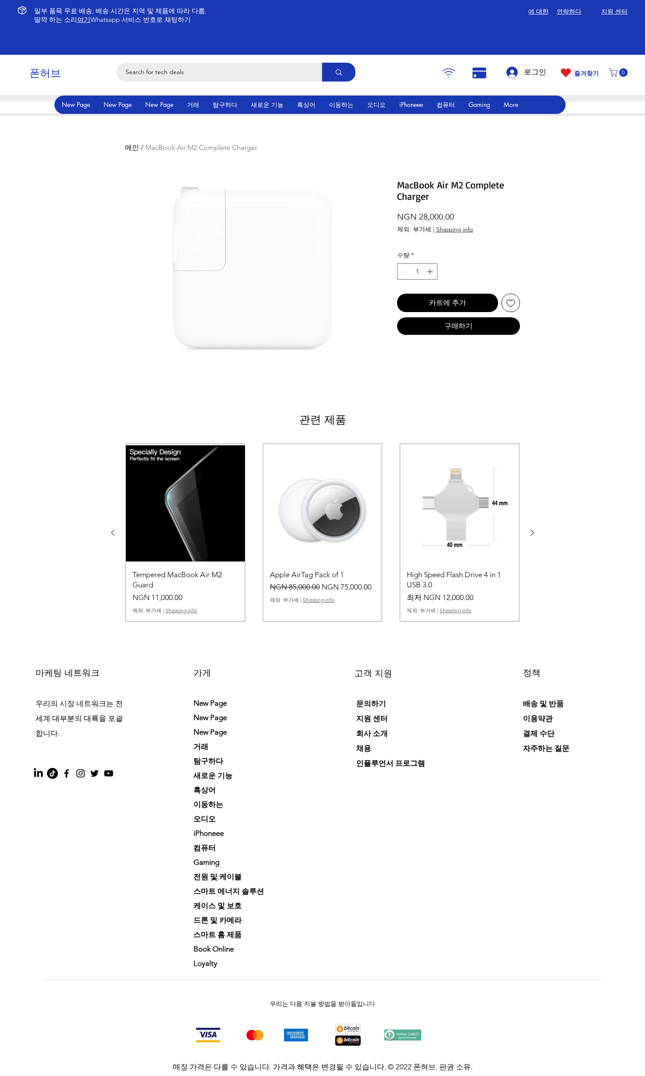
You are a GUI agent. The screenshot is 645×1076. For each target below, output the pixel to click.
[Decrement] (403, 271)
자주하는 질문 (546, 748)
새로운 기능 (213, 775)
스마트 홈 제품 (218, 934)
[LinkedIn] (38, 773)
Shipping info (454, 229)
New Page (210, 703)
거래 (201, 746)
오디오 (205, 818)
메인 (132, 147)
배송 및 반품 (543, 703)
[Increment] (430, 271)
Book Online (214, 949)
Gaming (206, 862)
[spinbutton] (417, 271)
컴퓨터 (205, 847)
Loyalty (205, 963)
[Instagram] (80, 773)
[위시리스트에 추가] (511, 303)
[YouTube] (108, 773)
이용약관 (538, 718)
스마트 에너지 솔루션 (229, 891)
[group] (323, 532)
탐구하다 (208, 760)
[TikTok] (52, 773)
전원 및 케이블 (218, 876)
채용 (363, 748)
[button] (619, 72)
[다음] (532, 532)
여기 (83, 19)
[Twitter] (94, 773)
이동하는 (208, 804)
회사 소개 (372, 733)
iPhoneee (209, 833)
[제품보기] (185, 503)
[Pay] (448, 73)
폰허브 (45, 73)
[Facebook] (66, 773)
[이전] (113, 532)
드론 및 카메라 (218, 920)
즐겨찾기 (586, 73)
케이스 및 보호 (218, 905)
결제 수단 (539, 733)
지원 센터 (372, 718)
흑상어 (205, 789)
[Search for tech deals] (338, 72)
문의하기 (371, 703)
